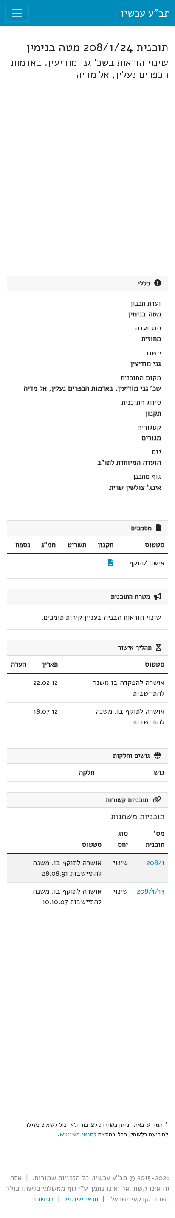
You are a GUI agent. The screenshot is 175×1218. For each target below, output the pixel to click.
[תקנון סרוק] (110, 563)
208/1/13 (150, 891)
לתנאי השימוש (77, 1134)
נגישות (44, 1199)
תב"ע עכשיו (145, 13)
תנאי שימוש (81, 1199)
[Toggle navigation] (17, 13)
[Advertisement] (87, 178)
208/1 (155, 863)
